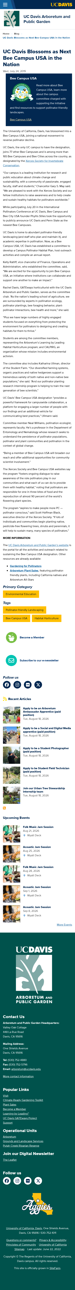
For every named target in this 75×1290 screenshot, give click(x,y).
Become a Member (14, 1109)
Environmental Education (21, 594)
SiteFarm (55, 1268)
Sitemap (19, 1249)
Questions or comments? (21, 1240)
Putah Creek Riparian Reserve (21, 1146)
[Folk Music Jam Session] (11, 834)
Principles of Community (21, 1245)
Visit (5, 1096)
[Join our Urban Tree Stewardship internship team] (11, 795)
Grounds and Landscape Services (23, 1141)
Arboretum (9, 1137)
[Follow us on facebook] (7, 685)
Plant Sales (9, 1105)
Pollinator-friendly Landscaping (24, 610)
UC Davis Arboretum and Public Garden (47, 19)
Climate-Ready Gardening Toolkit (23, 1100)
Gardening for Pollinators (26, 566)
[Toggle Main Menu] (5, 4)
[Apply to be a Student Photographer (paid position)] (11, 755)
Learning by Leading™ (16, 1114)
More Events (64, 925)
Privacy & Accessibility (52, 1240)
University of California (53, 1245)
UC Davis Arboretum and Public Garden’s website (38, 545)
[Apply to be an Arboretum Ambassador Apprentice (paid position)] (11, 715)
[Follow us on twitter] (38, 685)
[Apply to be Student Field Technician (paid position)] (11, 775)
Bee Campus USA (21, 120)
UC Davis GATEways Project (20, 1118)
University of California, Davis (24, 1228)
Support (8, 1123)
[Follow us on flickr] (28, 685)
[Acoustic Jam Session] (11, 854)
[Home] (12, 19)
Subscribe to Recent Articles (4, 808)
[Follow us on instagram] (17, 685)
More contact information (18, 1076)
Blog (16, 33)
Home (6, 33)
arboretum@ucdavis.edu (26, 1069)
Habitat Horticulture (47, 618)
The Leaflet (10, 1160)
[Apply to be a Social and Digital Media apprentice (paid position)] (11, 735)
